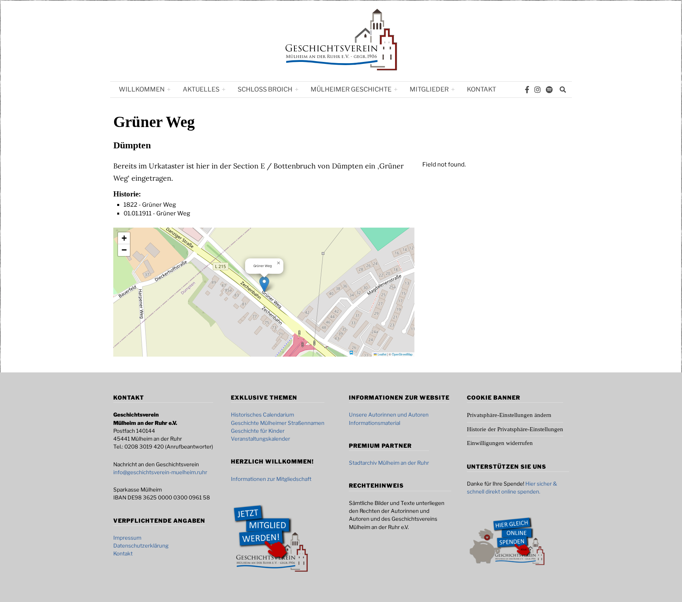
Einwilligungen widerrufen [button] (500, 443)
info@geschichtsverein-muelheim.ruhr (160, 472)
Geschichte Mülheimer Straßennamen (277, 423)
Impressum (127, 538)
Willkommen (142, 89)
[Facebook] (527, 89)
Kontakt (481, 89)
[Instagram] (537, 89)
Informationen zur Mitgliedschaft (271, 479)
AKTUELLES (201, 89)
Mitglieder (429, 89)
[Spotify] (549, 89)
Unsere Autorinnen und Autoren (389, 414)
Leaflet (381, 354)
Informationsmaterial (374, 423)
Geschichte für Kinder (258, 431)
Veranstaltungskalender (260, 439)
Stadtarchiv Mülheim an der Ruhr (389, 463)
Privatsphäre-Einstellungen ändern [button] (509, 415)
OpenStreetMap (402, 354)
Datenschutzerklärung (141, 545)
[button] (264, 284)
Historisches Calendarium (262, 414)
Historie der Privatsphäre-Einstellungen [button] (515, 429)
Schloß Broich (265, 89)
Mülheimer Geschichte (351, 89)
